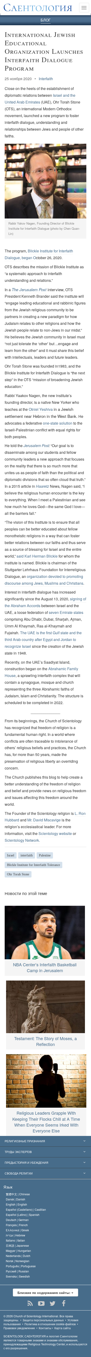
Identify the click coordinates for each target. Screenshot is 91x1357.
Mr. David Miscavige (44, 820)
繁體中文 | (18, 1194)
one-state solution (57, 423)
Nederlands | (18, 1256)
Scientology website (55, 833)
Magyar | (18, 1251)
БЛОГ (46, 20)
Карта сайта (62, 1328)
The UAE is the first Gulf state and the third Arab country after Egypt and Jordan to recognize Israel (43, 639)
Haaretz (42, 486)
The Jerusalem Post (29, 289)
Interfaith (46, 78)
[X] (53, 1303)
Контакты (45, 1328)
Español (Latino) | (22, 1215)
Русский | (17, 1271)
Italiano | (15, 1240)
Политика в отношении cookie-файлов (50, 1324)
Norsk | (17, 1261)
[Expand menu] (45, 1141)
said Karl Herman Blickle (37, 556)
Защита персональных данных (43, 1320)
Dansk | (15, 1199)
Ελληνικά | (17, 1230)
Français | (17, 1225)
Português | (21, 1266)
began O (29, 257)
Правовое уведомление (19, 1328)
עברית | (15, 1235)
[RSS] (30, 1303)
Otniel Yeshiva (41, 409)
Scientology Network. (22, 840)
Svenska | (18, 1276)
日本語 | (17, 1245)
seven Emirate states (66, 612)
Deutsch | (17, 1220)
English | (16, 1204)
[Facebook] (64, 1303)
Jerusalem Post (36, 445)
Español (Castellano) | (26, 1209)
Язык (8, 1187)
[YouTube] (41, 1303)
